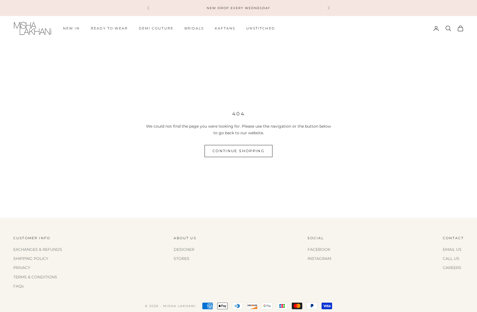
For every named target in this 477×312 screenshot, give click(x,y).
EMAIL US (452, 249)
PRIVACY (21, 267)
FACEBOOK (319, 249)
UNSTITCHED (260, 28)
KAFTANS (225, 28)
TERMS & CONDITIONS (35, 277)
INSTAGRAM (319, 258)
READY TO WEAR (109, 28)
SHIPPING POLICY (30, 258)
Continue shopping (238, 151)
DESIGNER (184, 249)
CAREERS (452, 267)
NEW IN (71, 28)
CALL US (451, 258)
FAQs (18, 286)
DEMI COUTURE (156, 28)
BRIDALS (194, 28)
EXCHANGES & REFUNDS (37, 249)
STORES (181, 258)
